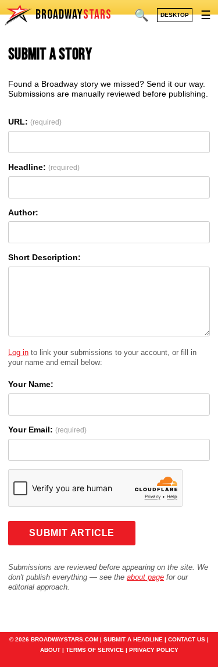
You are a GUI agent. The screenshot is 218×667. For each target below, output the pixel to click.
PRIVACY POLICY (153, 650)
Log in (18, 352)
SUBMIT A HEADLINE (133, 639)
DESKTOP (174, 15)
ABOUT (50, 650)
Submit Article (72, 533)
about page (145, 577)
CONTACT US (186, 639)
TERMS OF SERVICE (95, 650)
